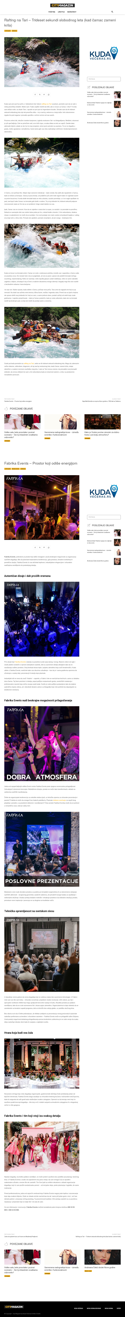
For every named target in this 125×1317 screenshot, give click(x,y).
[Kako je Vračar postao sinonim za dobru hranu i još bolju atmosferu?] (102, 421)
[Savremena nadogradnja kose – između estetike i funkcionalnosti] (117, 113)
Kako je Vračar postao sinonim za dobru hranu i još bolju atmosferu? (101, 433)
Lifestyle (7, 31)
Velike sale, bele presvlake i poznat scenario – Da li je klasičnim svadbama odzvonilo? (98, 94)
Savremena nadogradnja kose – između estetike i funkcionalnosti (99, 113)
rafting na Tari (47, 104)
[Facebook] (35, 95)
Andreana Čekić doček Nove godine (98, 123)
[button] (112, 12)
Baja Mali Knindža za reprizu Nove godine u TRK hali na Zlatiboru (101, 401)
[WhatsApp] (48, 95)
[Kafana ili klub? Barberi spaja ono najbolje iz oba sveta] (117, 104)
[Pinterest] (44, 95)
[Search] (119, 79)
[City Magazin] (62, 5)
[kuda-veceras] (104, 54)
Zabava (14, 31)
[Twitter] (40, 95)
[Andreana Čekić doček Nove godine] (117, 123)
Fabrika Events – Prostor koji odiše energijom (18, 401)
